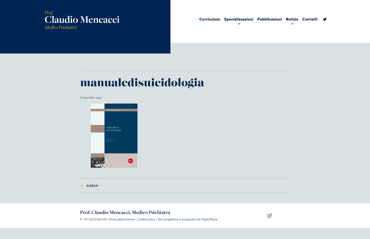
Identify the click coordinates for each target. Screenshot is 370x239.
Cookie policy (146, 219)
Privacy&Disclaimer (122, 219)
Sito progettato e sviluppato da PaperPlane (187, 219)
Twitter (325, 20)
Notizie (292, 19)
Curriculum (209, 19)
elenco (92, 185)
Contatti (310, 19)
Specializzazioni (238, 19)
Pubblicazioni (269, 19)
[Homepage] (82, 12)
